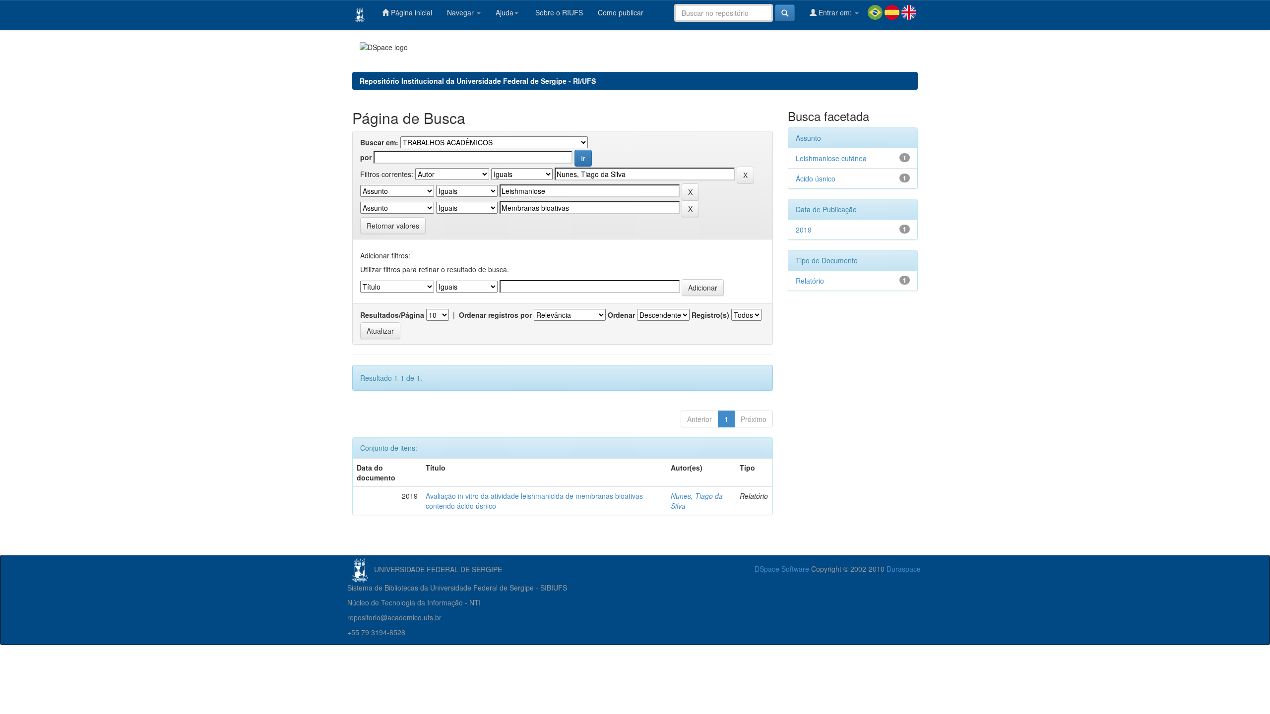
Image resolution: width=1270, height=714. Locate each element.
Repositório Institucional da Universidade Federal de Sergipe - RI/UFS (478, 81)
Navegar (461, 12)
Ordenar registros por (495, 315)
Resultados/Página (392, 315)
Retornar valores (393, 226)
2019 (804, 230)
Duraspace (904, 569)
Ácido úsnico (815, 178)
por (366, 157)
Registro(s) (710, 315)
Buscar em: (379, 142)
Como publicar (620, 12)
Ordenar (621, 315)
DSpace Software (782, 569)
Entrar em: (835, 12)
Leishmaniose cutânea (831, 158)
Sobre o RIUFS (558, 12)
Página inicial (410, 12)
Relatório (810, 281)
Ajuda (504, 12)
